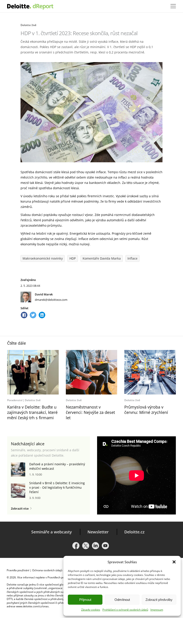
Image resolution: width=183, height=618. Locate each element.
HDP (72, 258)
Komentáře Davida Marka (102, 258)
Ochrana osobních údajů (47, 570)
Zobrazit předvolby (159, 600)
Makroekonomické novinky (43, 258)
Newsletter (98, 532)
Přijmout (85, 600)
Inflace (132, 258)
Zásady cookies (90, 610)
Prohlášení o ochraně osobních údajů (125, 610)
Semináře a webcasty (51, 532)
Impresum (156, 610)
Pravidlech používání (60, 577)
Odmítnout (122, 600)
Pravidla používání (18, 570)
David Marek (44, 294)
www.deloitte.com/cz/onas (32, 606)
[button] (174, 562)
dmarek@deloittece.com (51, 300)
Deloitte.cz (134, 532)
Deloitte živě (28, 25)
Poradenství (14, 400)
